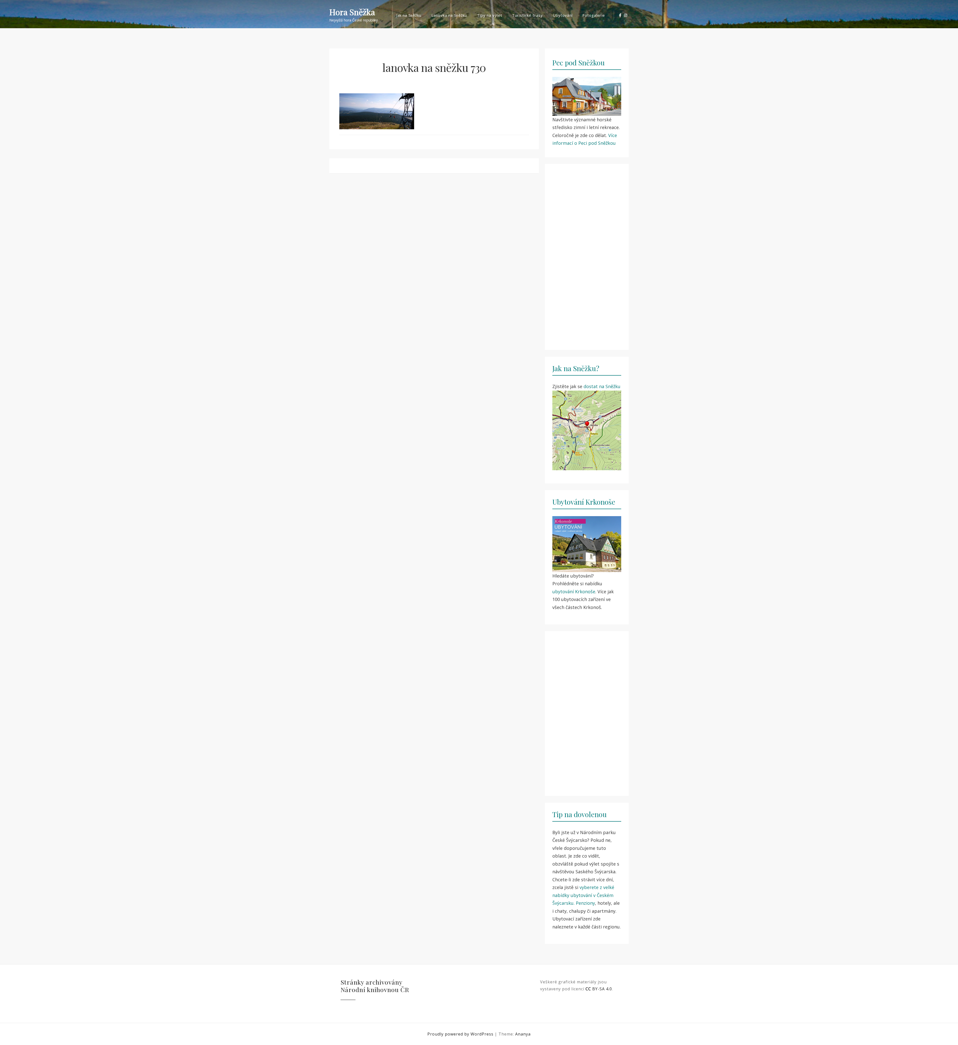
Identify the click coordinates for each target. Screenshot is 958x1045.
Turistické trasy (527, 15)
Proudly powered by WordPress (461, 1034)
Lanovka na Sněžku (449, 15)
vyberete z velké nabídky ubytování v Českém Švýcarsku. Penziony (583, 895)
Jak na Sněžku (408, 15)
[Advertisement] (586, 254)
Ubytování (563, 15)
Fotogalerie (594, 15)
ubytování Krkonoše (573, 592)
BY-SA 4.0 (599, 989)
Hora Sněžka (352, 12)
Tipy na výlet (489, 15)
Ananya (523, 1034)
